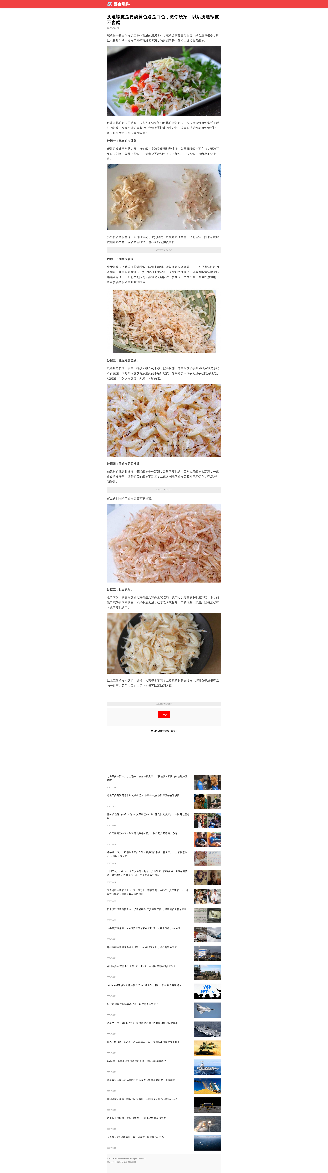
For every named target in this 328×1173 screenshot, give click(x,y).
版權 (134, 1162)
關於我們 (110, 1162)
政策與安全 (119, 1162)
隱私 (130, 1162)
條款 (126, 1162)
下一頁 (164, 714)
